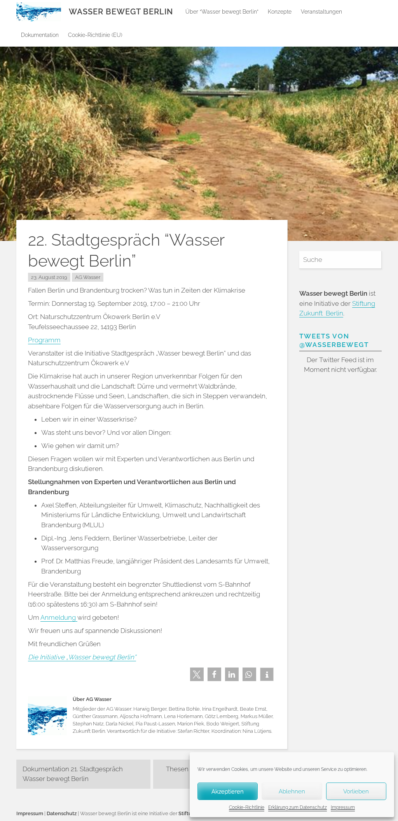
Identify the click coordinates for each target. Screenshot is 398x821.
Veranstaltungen (321, 12)
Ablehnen (292, 791)
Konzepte (280, 12)
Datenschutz (62, 813)
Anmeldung (58, 617)
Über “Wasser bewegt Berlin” (221, 12)
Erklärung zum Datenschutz (297, 807)
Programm (44, 340)
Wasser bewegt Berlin (121, 11)
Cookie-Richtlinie (246, 807)
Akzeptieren (227, 791)
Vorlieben (356, 791)
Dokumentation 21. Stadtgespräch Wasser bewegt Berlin (73, 774)
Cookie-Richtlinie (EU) (95, 35)
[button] (197, 674)
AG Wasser (87, 277)
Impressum (343, 807)
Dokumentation (40, 35)
